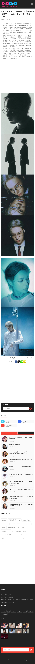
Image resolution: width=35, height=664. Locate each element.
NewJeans (18, 531)
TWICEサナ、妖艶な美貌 (14, 444)
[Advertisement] (17, 75)
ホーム (3, 611)
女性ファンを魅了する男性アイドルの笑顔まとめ (20, 459)
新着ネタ (25, 433)
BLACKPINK (6, 531)
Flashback (4, 614)
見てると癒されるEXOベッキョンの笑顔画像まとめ (21, 474)
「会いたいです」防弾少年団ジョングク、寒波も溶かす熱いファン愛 (21, 497)
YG (25, 541)
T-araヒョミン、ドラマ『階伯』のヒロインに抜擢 (21, 489)
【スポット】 (26, 531)
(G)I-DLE (4, 527)
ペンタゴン (4, 541)
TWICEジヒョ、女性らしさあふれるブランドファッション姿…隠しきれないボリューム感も (20, 452)
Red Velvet (11, 527)
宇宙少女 (4, 538)
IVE (19, 520)
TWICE (4, 520)
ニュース (31, 611)
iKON (29, 541)
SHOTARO (20, 541)
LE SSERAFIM (6, 535)
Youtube (19, 611)
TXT (25, 524)
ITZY (13, 531)
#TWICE (13, 611)
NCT (29, 520)
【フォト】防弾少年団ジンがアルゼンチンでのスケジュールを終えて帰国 (21, 482)
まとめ (25, 611)
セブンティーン (5, 524)
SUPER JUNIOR (12, 541)
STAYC (29, 524)
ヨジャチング (24, 538)
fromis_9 (15, 535)
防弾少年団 (12, 520)
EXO (18, 527)
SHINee (17, 538)
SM (26, 535)
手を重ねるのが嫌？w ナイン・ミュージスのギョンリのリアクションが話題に (21, 505)
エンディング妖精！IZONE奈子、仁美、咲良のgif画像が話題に (20, 437)
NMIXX (23, 527)
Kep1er (19, 524)
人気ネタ (9, 433)
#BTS (8, 611)
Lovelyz (21, 535)
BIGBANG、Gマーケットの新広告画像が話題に (20, 467)
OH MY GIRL (10, 538)
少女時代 (24, 520)
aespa (13, 524)
